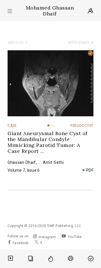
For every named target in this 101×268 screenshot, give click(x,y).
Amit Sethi (53, 162)
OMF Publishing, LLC (64, 226)
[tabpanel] (50, 83)
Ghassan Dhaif (22, 162)
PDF (90, 170)
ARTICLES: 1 (18, 42)
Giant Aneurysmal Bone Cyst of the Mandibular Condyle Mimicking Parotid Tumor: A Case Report (48, 142)
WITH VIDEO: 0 (80, 43)
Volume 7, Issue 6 (24, 170)
